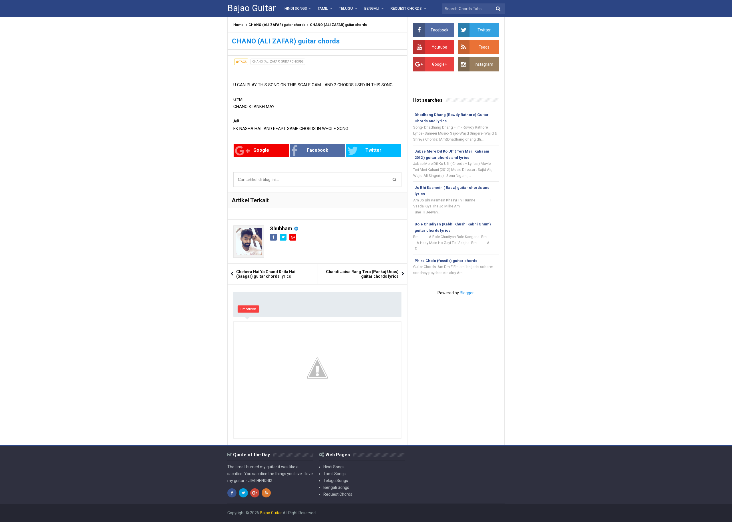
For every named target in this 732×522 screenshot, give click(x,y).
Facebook (317, 150)
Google (261, 150)
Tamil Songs (334, 473)
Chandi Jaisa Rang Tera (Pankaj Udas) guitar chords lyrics (362, 274)
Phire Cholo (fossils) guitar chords (446, 261)
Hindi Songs (334, 467)
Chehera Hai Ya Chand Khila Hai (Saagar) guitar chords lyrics (265, 274)
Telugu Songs (335, 480)
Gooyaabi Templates (486, 513)
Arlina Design (427, 513)
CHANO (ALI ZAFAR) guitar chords (276, 25)
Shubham (281, 228)
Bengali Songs (336, 487)
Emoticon (248, 309)
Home (238, 25)
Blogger (467, 293)
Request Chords (337, 494)
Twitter (373, 150)
